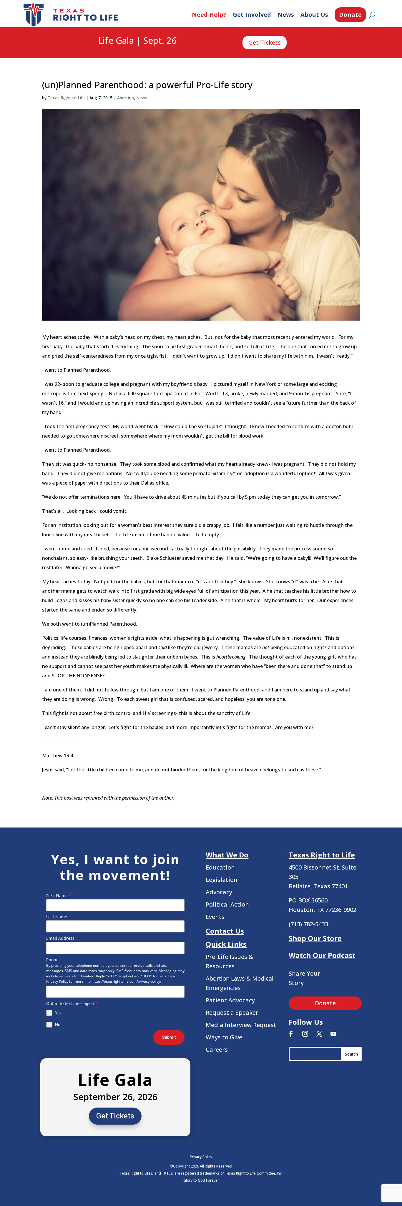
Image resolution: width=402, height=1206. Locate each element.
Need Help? (209, 15)
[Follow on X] (319, 1034)
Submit (169, 1037)
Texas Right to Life (66, 98)
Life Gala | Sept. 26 (137, 40)
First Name (58, 895)
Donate (350, 15)
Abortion (125, 98)
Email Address (62, 938)
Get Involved (252, 15)
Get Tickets (264, 42)
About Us (314, 15)
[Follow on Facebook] (291, 1034)
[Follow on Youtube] (333, 1034)
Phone (52, 959)
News (286, 15)
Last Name (58, 916)
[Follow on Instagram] (305, 1034)
